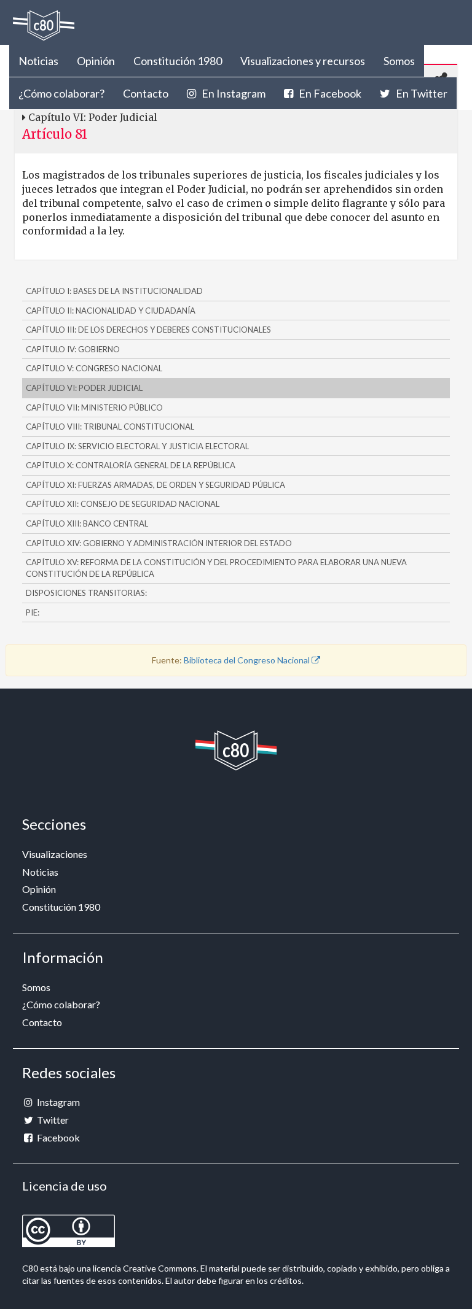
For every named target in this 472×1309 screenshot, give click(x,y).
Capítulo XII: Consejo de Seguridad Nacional (122, 504)
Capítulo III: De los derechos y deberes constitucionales (148, 329)
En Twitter (420, 93)
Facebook (57, 1137)
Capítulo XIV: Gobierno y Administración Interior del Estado (159, 543)
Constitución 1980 (177, 61)
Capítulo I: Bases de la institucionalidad (114, 291)
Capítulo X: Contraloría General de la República (130, 465)
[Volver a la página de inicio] (43, 25)
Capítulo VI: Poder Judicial (84, 388)
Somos (399, 61)
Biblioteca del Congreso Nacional (248, 660)
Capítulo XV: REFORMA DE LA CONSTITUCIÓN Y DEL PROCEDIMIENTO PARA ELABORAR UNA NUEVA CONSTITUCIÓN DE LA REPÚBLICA (216, 568)
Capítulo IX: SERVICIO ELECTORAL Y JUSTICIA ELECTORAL (137, 446)
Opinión (96, 61)
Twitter (52, 1120)
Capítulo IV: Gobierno (73, 349)
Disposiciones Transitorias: (86, 593)
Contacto (145, 93)
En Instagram (233, 93)
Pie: (32, 612)
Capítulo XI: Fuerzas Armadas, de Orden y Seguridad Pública (155, 485)
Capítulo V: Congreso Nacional (94, 368)
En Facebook (329, 93)
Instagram (57, 1102)
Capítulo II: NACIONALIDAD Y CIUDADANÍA (110, 310)
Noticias (38, 61)
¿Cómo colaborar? (61, 93)
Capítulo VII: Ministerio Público (94, 407)
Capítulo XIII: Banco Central (87, 523)
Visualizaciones (54, 854)
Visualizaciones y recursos (302, 61)
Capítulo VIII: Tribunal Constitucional (110, 426)
